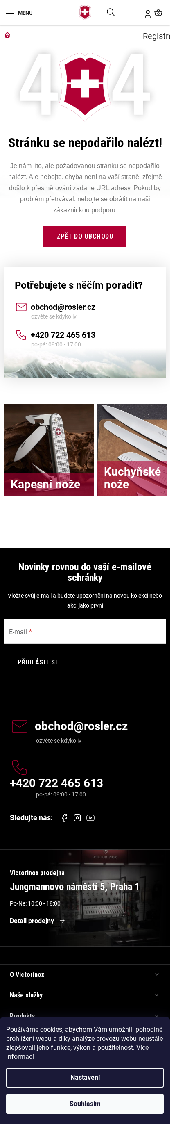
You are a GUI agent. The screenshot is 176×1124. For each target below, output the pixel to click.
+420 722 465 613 (63, 334)
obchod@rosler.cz (63, 307)
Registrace (143, 12)
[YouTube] (90, 818)
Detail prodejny (32, 921)
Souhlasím (85, 1104)
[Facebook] (64, 818)
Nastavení (85, 1077)
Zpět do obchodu (85, 236)
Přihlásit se (38, 662)
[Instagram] (77, 818)
